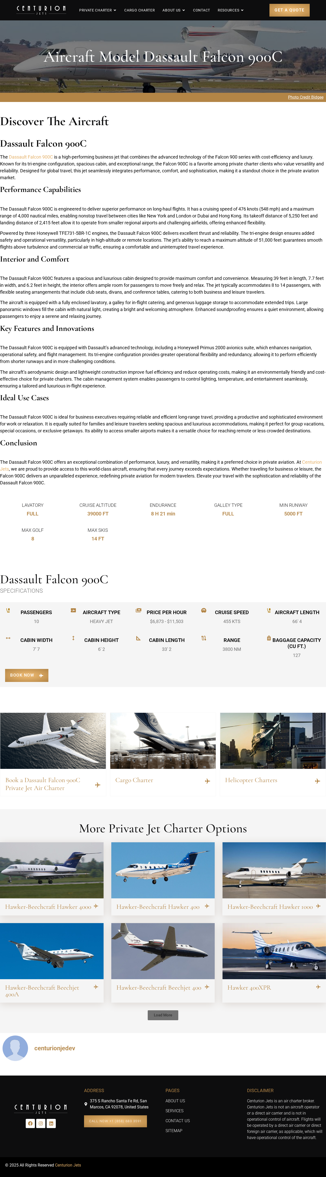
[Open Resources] (242, 10)
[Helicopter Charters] (318, 781)
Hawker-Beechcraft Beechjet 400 (158, 987)
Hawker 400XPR (249, 987)
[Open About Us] (183, 10)
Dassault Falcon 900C (31, 157)
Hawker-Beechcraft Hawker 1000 (270, 907)
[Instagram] (40, 1123)
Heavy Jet (101, 621)
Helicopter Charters (251, 780)
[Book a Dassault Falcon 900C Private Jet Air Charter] (98, 785)
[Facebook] (30, 1123)
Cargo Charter (134, 780)
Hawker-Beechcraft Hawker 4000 (48, 907)
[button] (163, 1015)
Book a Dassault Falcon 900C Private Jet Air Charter (42, 784)
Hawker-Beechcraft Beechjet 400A (42, 991)
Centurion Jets (68, 1165)
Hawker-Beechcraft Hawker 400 (157, 907)
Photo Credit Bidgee (305, 97)
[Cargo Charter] (208, 781)
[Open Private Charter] (115, 10)
